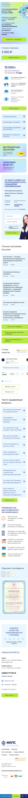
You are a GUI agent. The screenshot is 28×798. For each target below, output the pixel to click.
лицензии (13, 98)
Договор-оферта (14, 754)
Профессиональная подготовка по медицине (14, 333)
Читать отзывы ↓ (14, 108)
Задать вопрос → (10, 695)
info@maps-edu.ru (9, 689)
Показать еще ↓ (9, 500)
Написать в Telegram (11, 684)
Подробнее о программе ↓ (14, 39)
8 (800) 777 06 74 (9, 673)
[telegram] (26, 796)
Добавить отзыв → (10, 386)
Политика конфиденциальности (12, 770)
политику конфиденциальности (14, 228)
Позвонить (17, 796)
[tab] (2, 381)
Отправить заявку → (14, 57)
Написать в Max (9, 681)
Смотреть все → (9, 392)
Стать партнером (7, 752)
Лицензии (14, 749)
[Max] (22, 796)
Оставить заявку (6, 796)
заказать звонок (7, 676)
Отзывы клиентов (19, 752)
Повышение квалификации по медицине (13, 340)
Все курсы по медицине (15, 326)
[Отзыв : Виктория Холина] (4, 374)
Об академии (5, 749)
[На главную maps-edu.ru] (13, 744)
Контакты (4, 754)
